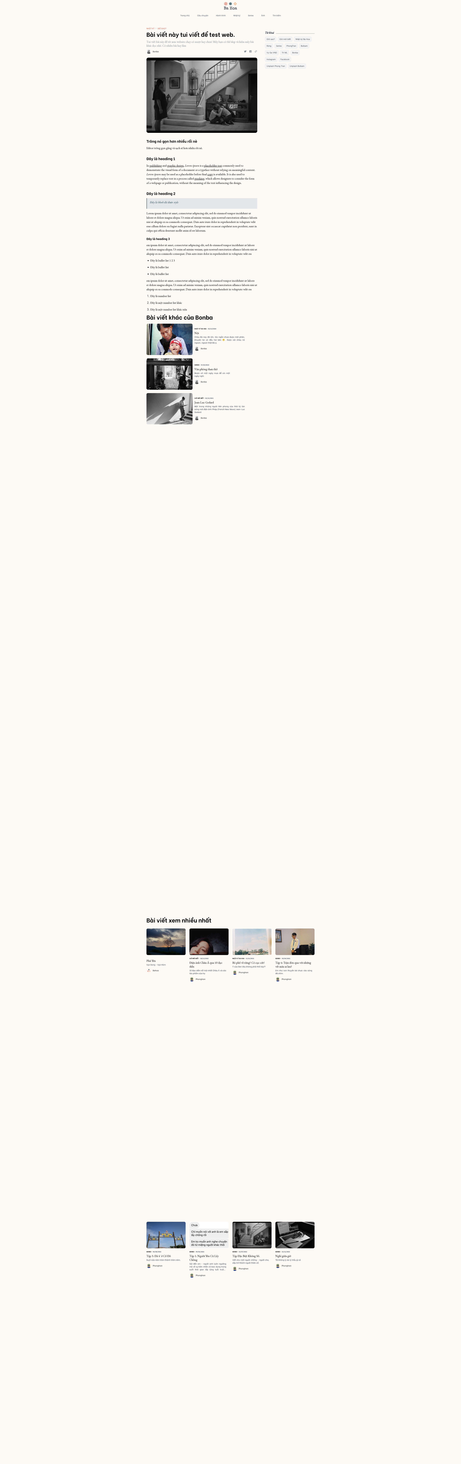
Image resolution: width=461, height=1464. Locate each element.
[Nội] (169, 339)
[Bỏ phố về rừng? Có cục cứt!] (252, 941)
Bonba (156, 51)
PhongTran (291, 46)
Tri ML (284, 52)
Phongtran (200, 979)
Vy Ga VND (272, 52)
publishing (156, 165)
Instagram (271, 59)
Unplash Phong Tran (276, 66)
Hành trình (221, 15)
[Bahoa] (148, 970)
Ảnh (263, 15)
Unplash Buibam (297, 66)
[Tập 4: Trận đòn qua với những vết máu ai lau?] (295, 941)
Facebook (284, 59)
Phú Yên (151, 961)
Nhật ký (236, 15)
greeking (199, 178)
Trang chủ (185, 15)
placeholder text (213, 165)
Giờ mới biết (199, 398)
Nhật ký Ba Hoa (200, 329)
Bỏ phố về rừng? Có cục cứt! (248, 963)
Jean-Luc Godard (204, 402)
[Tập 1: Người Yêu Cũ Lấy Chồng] (209, 1235)
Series (251, 15)
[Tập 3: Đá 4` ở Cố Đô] (166, 1235)
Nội (196, 333)
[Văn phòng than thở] (169, 374)
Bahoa (156, 970)
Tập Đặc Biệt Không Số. (246, 1256)
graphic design (175, 165)
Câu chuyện (202, 15)
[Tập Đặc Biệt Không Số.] (252, 1235)
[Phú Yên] (166, 941)
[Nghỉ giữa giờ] (295, 1235)
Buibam (304, 46)
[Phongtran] (191, 979)
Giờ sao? (162, 28)
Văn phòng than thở (205, 369)
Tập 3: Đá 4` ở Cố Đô (158, 1256)
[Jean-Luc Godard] (169, 408)
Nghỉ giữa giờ (283, 1256)
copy (210, 174)
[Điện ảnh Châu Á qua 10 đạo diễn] (209, 941)
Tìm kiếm (277, 15)
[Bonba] (148, 51)
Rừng (269, 46)
